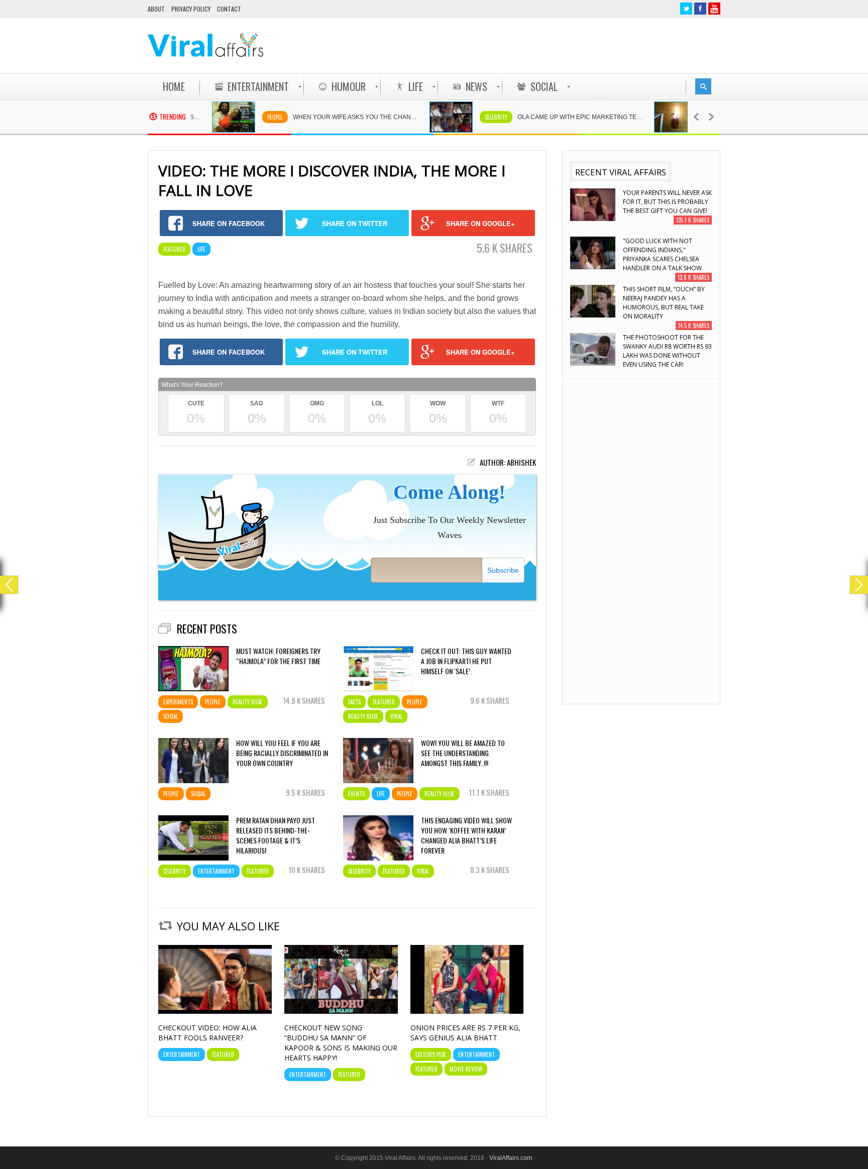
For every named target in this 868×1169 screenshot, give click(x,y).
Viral (396, 716)
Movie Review (466, 1069)
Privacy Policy (190, 9)
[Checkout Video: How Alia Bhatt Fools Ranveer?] (215, 1011)
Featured (174, 249)
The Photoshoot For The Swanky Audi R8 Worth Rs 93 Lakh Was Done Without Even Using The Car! (667, 303)
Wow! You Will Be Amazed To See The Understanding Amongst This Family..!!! (463, 753)
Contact (229, 9)
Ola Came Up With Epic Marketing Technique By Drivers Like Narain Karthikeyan (562, 117)
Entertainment (216, 871)
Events (356, 794)
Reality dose (248, 702)
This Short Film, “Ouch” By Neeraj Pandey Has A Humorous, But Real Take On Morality (664, 254)
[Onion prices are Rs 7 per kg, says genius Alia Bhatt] (467, 1011)
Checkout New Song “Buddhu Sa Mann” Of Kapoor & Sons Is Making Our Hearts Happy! (340, 1042)
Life (201, 249)
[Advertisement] (537, 45)
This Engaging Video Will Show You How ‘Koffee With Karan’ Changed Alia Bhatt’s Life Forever (466, 835)
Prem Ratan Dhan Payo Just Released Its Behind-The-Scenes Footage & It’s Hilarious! (275, 835)
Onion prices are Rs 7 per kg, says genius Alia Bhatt (465, 1032)
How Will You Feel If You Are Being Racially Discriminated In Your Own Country (282, 753)
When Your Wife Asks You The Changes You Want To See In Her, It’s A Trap (338, 117)
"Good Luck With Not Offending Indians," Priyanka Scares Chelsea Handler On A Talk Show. (663, 206)
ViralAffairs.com (510, 1157)
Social (170, 716)
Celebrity (473, 117)
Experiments (178, 702)
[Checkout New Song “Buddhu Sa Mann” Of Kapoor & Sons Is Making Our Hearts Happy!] (341, 1011)
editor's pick (430, 1054)
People (252, 117)
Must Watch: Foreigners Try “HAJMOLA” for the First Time (278, 656)
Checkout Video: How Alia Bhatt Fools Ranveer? (207, 1032)
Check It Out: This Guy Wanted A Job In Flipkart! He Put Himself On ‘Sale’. (466, 661)
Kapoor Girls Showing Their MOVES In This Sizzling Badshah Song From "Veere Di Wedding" (666, 351)
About (156, 9)
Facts (354, 702)
